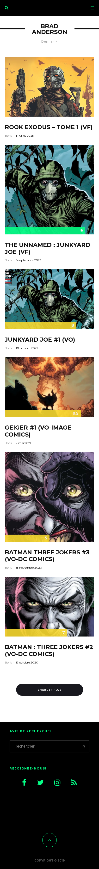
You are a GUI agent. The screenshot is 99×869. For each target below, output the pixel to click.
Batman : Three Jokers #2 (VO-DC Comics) (49, 650)
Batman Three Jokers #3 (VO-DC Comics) (47, 556)
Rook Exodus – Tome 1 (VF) (49, 127)
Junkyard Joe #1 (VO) (40, 339)
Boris (8, 135)
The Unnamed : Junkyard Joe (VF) (47, 248)
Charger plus (50, 689)
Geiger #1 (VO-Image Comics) (38, 431)
